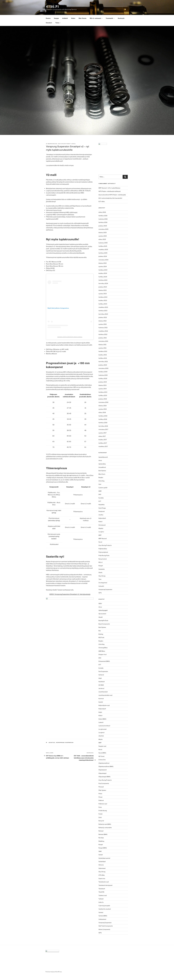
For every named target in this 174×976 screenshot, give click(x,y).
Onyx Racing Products (105, 545)
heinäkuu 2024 (103, 270)
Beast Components (104, 624)
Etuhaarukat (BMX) (104, 661)
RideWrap (101, 841)
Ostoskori (49, 23)
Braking (101, 634)
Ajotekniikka (102, 464)
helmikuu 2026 (103, 222)
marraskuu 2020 (103, 368)
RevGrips (101, 837)
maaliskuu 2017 (103, 446)
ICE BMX (101, 685)
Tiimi (100, 579)
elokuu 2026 (102, 212)
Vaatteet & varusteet (105, 909)
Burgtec (101, 477)
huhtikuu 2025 (103, 246)
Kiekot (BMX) (102, 719)
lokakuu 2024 (103, 263)
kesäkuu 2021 (103, 355)
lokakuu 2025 (103, 232)
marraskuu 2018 (103, 402)
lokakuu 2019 (102, 385)
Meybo (100, 739)
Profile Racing (103, 810)
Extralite (101, 668)
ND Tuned (101, 756)
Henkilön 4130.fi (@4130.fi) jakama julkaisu (69, 336)
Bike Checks (82, 18)
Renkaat (101, 831)
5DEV (100, 603)
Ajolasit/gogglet (103, 610)
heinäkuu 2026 (103, 215)
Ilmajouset (102, 511)
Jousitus (52, 742)
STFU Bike (102, 875)
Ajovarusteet (102, 613)
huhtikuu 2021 (103, 358)
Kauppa (56, 18)
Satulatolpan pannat (104, 858)
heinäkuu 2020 (103, 371)
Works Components (104, 929)
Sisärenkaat (102, 868)
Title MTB (101, 892)
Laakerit (101, 722)
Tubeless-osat (103, 895)
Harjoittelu (101, 504)
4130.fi (52, 6)
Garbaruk (101, 675)
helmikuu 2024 (103, 280)
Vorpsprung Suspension (64, 742)
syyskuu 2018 (103, 409)
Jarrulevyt (101, 688)
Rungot (101, 565)
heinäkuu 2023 (103, 297)
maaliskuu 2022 (103, 331)
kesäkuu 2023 (103, 300)
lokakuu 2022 (102, 321)
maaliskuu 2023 (103, 307)
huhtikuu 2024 (103, 276)
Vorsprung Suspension (105, 922)
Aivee (100, 460)
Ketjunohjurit (102, 518)
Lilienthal (101, 736)
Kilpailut (101, 528)
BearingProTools (103, 620)
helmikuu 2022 (103, 334)
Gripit (100, 678)
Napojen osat (102, 746)
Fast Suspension (103, 671)
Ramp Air (101, 821)
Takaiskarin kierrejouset (105, 885)
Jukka (73, 143)
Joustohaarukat (103, 692)
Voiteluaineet (102, 919)
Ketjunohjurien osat (104, 705)
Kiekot (73, 18)
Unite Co (101, 902)
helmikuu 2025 (103, 253)
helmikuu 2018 (103, 422)
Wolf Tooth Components (106, 926)
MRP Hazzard (103, 538)
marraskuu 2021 (103, 341)
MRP (100, 535)
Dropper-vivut (102, 654)
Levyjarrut (101, 732)
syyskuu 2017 (102, 433)
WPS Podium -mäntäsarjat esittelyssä (110, 191)
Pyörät (100, 814)
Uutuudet (101, 586)
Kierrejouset (102, 525)
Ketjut (100, 712)
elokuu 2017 (102, 436)
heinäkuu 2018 (103, 416)
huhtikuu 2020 (103, 378)
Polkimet (101, 800)
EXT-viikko (102, 201)
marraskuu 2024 (103, 260)
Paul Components (104, 783)
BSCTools (101, 637)
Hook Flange (102, 508)
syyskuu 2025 (103, 236)
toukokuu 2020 (103, 375)
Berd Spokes (102, 470)
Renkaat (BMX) (103, 834)
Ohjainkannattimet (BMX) (106, 766)
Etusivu (48, 18)
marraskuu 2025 (103, 229)
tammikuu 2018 (103, 426)
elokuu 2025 (102, 239)
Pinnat (100, 797)
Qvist (100, 817)
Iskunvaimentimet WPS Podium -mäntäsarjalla (112, 195)
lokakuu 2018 (102, 405)
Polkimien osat (103, 804)
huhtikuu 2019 (103, 395)
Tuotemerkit (109, 18)
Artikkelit (65, 18)
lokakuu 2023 (103, 290)
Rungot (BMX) (103, 848)
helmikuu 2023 (103, 310)
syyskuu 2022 (103, 324)
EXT (100, 501)
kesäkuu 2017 (103, 439)
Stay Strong (102, 576)
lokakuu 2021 (102, 344)
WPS (100, 593)
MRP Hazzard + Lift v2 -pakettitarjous (109, 188)
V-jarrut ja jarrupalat (104, 905)
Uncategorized (103, 582)
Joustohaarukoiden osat (105, 695)
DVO (100, 494)
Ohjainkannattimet (104, 763)
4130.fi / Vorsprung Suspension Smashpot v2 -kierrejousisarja (69, 594)
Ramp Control (103, 559)
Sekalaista (102, 569)
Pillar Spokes (102, 790)
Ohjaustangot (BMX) (104, 776)
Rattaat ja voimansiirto (105, 827)
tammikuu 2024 (103, 283)
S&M (100, 851)
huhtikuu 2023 (103, 304)
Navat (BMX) (102, 753)
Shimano (101, 865)
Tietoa (57, 23)
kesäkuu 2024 (103, 273)
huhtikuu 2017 (103, 443)
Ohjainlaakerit (103, 770)
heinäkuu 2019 (103, 392)
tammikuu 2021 (103, 361)
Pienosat (101, 787)
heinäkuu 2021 (103, 351)
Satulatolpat (102, 861)
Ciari (100, 484)
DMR (100, 491)
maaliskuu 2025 (103, 249)
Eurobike (101, 498)
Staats (100, 572)
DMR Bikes (102, 651)
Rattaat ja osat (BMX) (105, 824)
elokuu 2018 (102, 412)
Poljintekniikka (103, 548)
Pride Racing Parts (104, 555)
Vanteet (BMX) (103, 916)
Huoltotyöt (121, 18)
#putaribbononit (103, 457)
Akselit (100, 617)
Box (100, 630)
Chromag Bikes (103, 647)
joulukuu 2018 (103, 399)
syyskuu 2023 (103, 293)
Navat (100, 542)
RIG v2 (100, 562)
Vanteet (101, 912)
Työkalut (101, 899)
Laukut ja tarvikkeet (104, 725)
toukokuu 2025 (103, 243)
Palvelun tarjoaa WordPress (53, 971)
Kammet (101, 698)
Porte (100, 807)
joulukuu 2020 (103, 365)
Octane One (102, 759)
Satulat (101, 854)
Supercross (102, 878)
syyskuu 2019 (103, 388)
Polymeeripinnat (103, 552)
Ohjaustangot (102, 773)
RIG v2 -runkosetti (95, 18)
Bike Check (102, 474)
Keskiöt (101, 702)
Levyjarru (101, 531)
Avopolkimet (102, 467)
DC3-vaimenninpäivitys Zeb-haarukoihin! (110, 198)
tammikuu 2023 (103, 314)
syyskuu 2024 (103, 266)
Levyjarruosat (102, 729)
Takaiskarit (102, 888)
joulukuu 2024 (103, 256)
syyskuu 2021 (102, 348)
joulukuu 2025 (103, 226)
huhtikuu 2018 (103, 419)
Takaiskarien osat (104, 882)
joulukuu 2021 (103, 338)
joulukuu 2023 (103, 287)
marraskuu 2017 (103, 429)
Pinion (100, 793)
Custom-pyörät (103, 487)
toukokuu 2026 (103, 219)
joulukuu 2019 (103, 382)
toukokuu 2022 (103, 327)
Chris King (101, 481)
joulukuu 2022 (103, 317)
